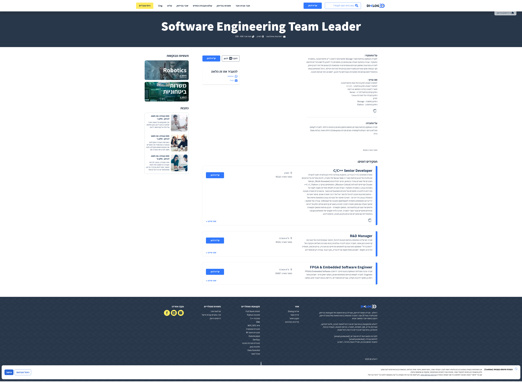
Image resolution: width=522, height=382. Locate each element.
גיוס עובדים (144, 5)
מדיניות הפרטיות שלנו (428, 375)
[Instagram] (181, 313)
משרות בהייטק (224, 5)
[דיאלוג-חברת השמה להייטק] (376, 6)
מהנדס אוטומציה (253, 329)
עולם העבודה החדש (202, 5)
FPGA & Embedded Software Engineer (341, 266)
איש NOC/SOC (254, 325)
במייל (232, 80)
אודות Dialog (293, 311)
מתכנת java (255, 346)
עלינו (169, 5)
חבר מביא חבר (243, 5)
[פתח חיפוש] (343, 6)
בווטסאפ (231, 76)
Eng (160, 5)
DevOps (256, 339)
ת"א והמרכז (284, 238)
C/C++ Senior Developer (352, 170)
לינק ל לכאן (230, 58)
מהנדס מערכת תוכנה (251, 343)
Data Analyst (254, 336)
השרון (259, 36)
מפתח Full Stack (253, 311)
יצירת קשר (294, 314)
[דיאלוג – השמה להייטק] (368, 306)
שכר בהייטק (182, 5)
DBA (258, 322)
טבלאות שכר (215, 311)
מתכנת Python (253, 314)
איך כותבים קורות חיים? (211, 314)
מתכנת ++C (255, 318)
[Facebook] (167, 313)
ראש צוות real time (274, 36)
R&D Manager (361, 235)
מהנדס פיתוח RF (253, 332)
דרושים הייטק (215, 318)
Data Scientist (254, 350)
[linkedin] (174, 313)
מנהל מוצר (255, 353)
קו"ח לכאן (312, 5)
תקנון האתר (294, 318)
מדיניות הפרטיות (292, 322)
